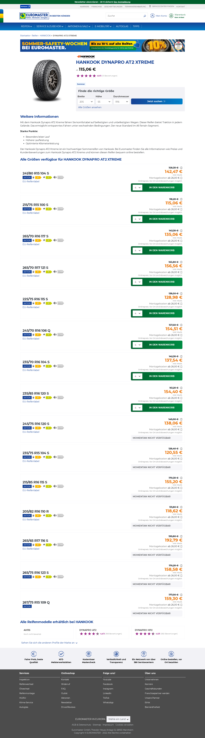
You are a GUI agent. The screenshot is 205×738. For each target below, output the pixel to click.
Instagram (108, 688)
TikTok (106, 698)
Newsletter (66, 702)
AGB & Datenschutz (81, 725)
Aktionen (65, 698)
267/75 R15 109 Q (36, 602)
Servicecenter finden (163, 6)
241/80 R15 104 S (36, 173)
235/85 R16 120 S (36, 393)
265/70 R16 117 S (35, 236)
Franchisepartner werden (157, 693)
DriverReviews (68, 707)
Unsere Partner (152, 698)
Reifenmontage (27, 693)
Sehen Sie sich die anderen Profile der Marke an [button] (48, 642)
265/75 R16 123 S (36, 573)
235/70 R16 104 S (36, 362)
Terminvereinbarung (135, 7)
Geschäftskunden (113, 7)
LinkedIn (107, 693)
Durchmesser (121, 96)
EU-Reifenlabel (31, 181)
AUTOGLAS (122, 26)
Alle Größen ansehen (90, 107)
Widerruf (65, 684)
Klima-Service (26, 702)
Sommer (81, 84)
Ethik (147, 702)
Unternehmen (152, 679)
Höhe (99, 96)
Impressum (108, 725)
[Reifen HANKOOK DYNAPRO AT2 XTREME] (46, 82)
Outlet (64, 693)
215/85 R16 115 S (35, 482)
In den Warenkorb (161, 187)
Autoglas (23, 707)
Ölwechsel (24, 688)
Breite (81, 96)
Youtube (107, 679)
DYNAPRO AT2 (87, 630)
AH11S (27, 630)
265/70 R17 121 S (35, 268)
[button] (181, 178)
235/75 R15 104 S (36, 453)
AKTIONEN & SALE (78, 26)
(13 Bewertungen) (109, 76)
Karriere (84, 7)
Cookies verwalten (124, 725)
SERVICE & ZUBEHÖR (49, 26)
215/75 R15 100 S (35, 205)
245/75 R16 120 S (36, 424)
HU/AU (22, 698)
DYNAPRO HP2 (143, 630)
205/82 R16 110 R (36, 511)
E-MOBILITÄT (102, 26)
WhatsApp (108, 702)
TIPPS (136, 26)
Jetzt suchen (155, 101)
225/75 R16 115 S (35, 299)
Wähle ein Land (117, 719)
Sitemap (97, 725)
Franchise (96, 7)
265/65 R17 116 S (35, 541)
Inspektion (24, 679)
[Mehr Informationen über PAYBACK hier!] (25, 6)
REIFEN (25, 26)
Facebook (108, 684)
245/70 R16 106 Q (36, 331)
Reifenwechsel (26, 684)
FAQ (63, 688)
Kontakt (180, 7)
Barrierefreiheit (152, 707)
